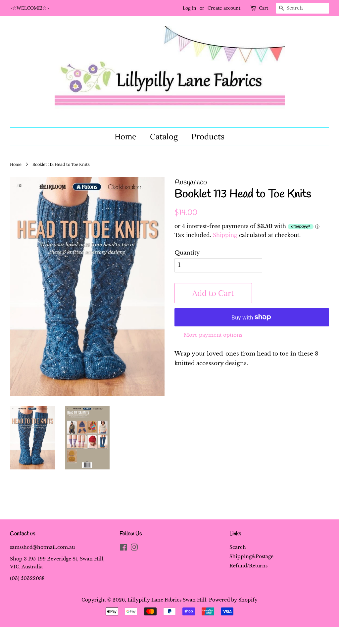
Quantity (187, 252)
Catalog (164, 136)
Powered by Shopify (233, 600)
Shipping (225, 235)
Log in (189, 8)
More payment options (213, 335)
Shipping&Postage (251, 556)
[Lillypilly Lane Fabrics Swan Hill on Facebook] (123, 549)
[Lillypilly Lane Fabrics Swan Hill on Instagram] (134, 549)
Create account (224, 8)
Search (237, 547)
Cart (263, 8)
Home (125, 136)
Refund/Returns (248, 566)
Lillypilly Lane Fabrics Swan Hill (166, 600)
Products (207, 136)
